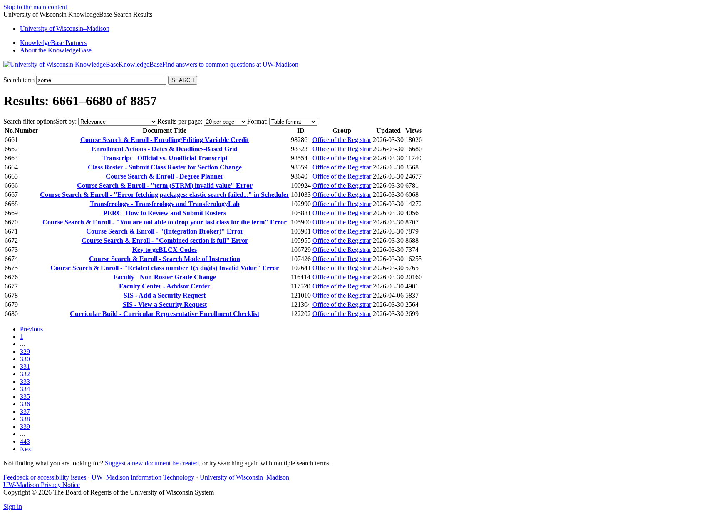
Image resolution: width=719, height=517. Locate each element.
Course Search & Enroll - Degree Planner (164, 176)
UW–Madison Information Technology (143, 477)
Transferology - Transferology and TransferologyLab (165, 203)
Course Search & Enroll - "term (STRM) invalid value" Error (165, 185)
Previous (31, 329)
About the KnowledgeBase (56, 50)
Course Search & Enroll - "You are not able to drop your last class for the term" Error (164, 222)
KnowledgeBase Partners (53, 42)
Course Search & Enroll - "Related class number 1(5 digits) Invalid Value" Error (164, 267)
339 (25, 426)
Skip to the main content (35, 6)
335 (25, 396)
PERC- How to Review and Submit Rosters (164, 212)
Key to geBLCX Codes (164, 249)
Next (26, 448)
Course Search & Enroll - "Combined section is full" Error (165, 240)
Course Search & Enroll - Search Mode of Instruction (164, 258)
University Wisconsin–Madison (64, 28)
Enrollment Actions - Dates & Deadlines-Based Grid (165, 148)
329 (25, 351)
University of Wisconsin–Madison (244, 477)
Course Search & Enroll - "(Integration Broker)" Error (164, 231)
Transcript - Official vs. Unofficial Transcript (165, 158)
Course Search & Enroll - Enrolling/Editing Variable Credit (164, 139)
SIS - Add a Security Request (165, 295)
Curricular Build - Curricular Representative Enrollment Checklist (164, 313)
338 (25, 419)
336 (25, 404)
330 (25, 359)
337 (25, 411)
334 (25, 389)
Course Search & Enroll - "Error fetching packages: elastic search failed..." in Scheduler (164, 194)
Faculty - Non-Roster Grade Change (164, 277)
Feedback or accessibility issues (44, 477)
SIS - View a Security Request (165, 304)
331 (25, 366)
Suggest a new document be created (152, 463)
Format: (257, 121)
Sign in (12, 506)
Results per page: (179, 121)
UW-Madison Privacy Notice (41, 484)
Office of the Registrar (341, 139)
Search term (19, 79)
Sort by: (66, 121)
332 (25, 374)
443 (25, 441)
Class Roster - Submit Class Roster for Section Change (165, 167)
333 (25, 381)
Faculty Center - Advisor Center (164, 286)
